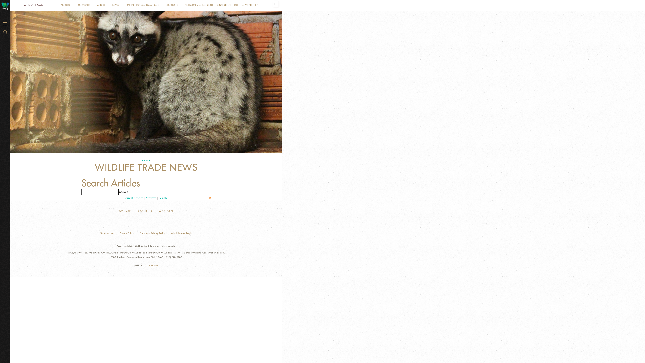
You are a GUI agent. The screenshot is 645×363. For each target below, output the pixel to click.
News (115, 5)
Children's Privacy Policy (152, 233)
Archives (150, 198)
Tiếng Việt (152, 265)
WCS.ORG (166, 211)
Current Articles (133, 198)
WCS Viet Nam (34, 5)
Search (163, 198)
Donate (125, 211)
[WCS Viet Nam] (5, 5)
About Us (66, 5)
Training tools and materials (142, 5)
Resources (172, 5)
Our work (84, 5)
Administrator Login (181, 233)
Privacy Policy (127, 233)
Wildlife (101, 5)
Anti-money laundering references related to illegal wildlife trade (223, 5)
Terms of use (107, 233)
